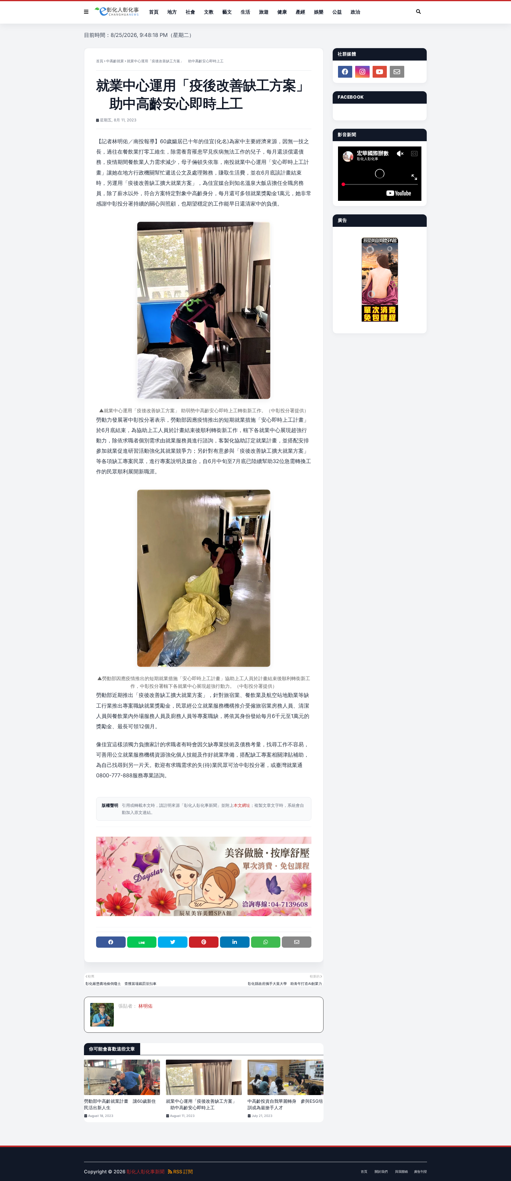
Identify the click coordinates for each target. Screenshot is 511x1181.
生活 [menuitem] (245, 12)
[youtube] (380, 72)
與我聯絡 (401, 1171)
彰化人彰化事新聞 (145, 1172)
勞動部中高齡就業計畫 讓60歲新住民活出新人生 (120, 1104)
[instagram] (362, 72)
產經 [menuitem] (300, 12)
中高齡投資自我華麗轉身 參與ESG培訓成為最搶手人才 (285, 1104)
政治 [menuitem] (355, 12)
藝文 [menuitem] (227, 12)
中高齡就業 (115, 61)
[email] (397, 72)
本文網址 (242, 805)
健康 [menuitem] (282, 12)
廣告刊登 (420, 1171)
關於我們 (381, 1171)
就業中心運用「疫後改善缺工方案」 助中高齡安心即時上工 (201, 1104)
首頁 (99, 61)
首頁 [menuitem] (154, 12)
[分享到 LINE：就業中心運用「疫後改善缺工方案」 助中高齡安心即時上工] (142, 942)
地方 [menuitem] (172, 12)
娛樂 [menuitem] (319, 12)
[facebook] (345, 72)
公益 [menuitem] (337, 12)
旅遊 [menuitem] (264, 12)
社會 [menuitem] (190, 12)
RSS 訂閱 (182, 1172)
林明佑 (145, 1006)
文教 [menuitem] (209, 12)
